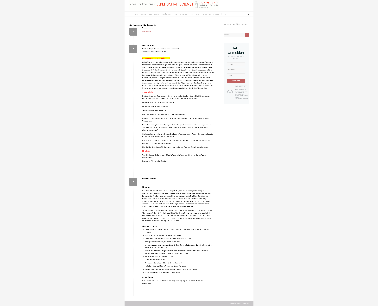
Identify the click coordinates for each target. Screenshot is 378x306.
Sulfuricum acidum (148, 45)
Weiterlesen (146, 31)
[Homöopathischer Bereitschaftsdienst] (174, 6)
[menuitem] (131, 14)
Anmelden (236, 81)
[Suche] (247, 14)
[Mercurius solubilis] (133, 182)
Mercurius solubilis (149, 178)
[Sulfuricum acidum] (133, 49)
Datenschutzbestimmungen (241, 98)
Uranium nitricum (148, 28)
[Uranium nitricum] (133, 32)
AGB (236, 97)
